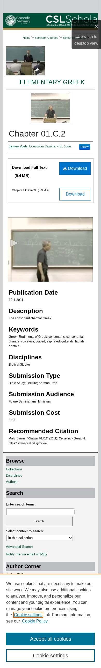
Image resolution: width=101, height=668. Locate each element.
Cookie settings (28, 615)
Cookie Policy (35, 621)
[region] (50, 621)
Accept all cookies (50, 639)
